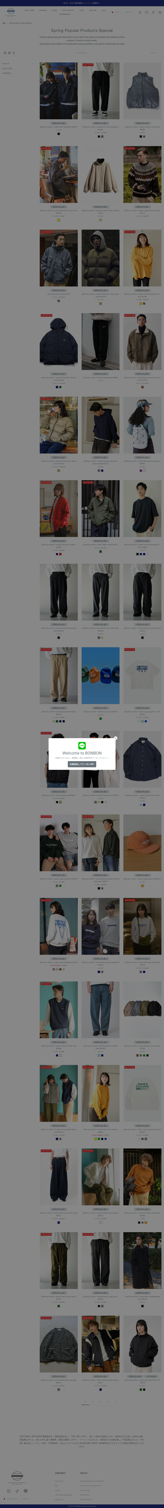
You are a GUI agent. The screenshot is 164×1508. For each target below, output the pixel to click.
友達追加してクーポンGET (82, 764)
